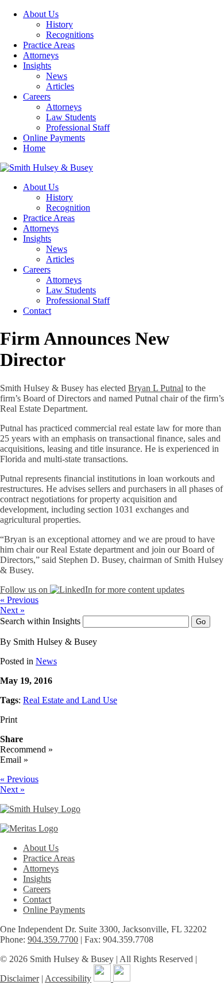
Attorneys (41, 55)
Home (34, 148)
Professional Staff (78, 127)
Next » (12, 610)
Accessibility (68, 978)
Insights (37, 65)
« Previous (19, 600)
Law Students (71, 117)
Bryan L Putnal (155, 388)
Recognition (68, 207)
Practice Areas (49, 45)
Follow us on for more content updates (92, 589)
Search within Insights (40, 621)
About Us (41, 14)
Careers (37, 96)
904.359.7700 (53, 939)
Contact (37, 311)
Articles (60, 86)
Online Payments (54, 138)
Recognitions (70, 35)
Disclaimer (19, 978)
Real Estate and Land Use (70, 700)
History (59, 24)
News (56, 76)
